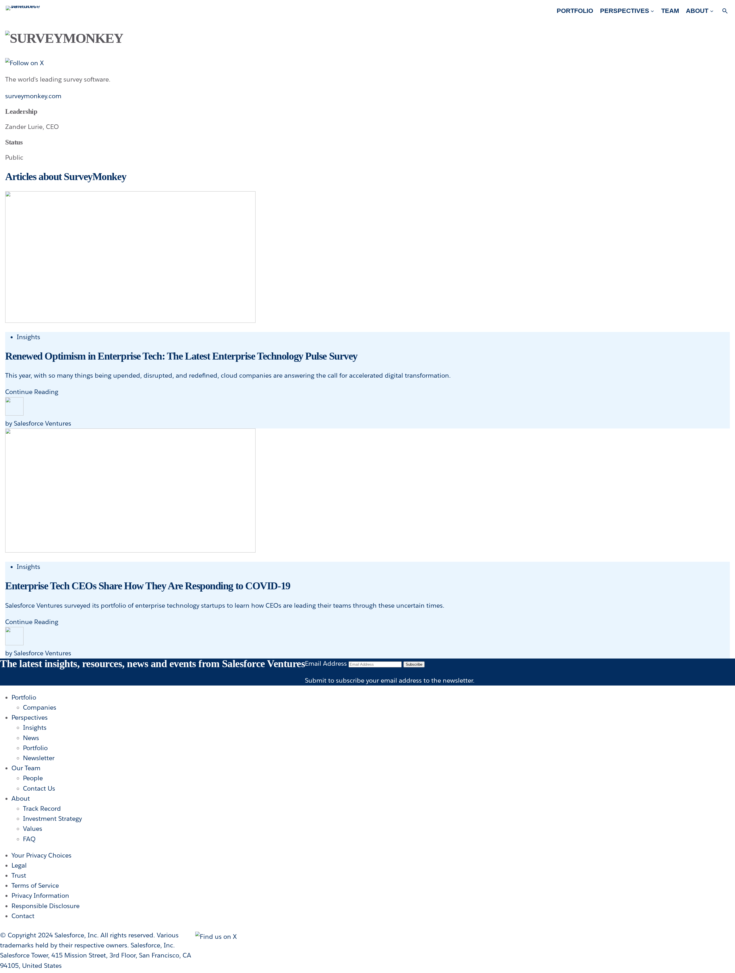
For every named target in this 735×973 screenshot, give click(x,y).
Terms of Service (35, 885)
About (20, 798)
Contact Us (39, 788)
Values (32, 829)
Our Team (25, 768)
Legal (19, 865)
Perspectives (29, 717)
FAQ (29, 839)
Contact (22, 916)
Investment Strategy (52, 818)
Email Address (326, 663)
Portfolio (23, 697)
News (31, 738)
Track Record (42, 808)
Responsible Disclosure (45, 906)
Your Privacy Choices (41, 855)
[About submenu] (712, 11)
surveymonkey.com (33, 96)
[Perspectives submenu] (652, 11)
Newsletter (39, 758)
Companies (39, 707)
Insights (28, 337)
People (33, 778)
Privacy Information (40, 895)
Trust (18, 875)
